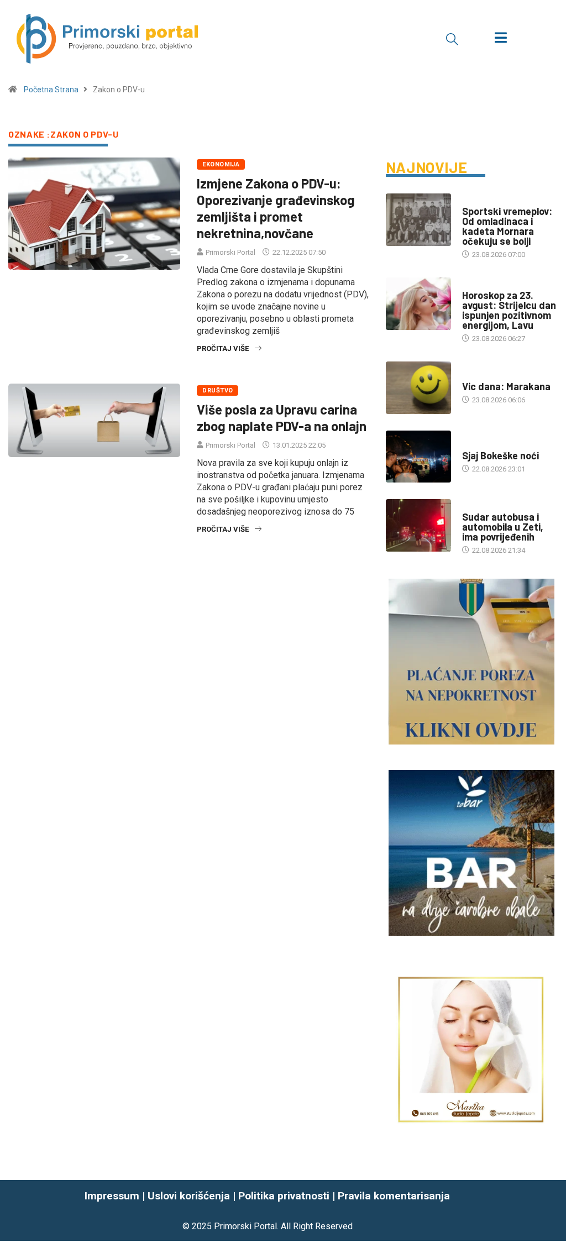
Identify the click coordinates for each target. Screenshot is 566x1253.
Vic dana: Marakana (506, 386)
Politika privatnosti (283, 1195)
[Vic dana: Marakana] (418, 387)
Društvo (217, 390)
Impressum (112, 1195)
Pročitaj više (223, 348)
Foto (470, 444)
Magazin (477, 284)
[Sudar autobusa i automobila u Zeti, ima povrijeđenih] (418, 525)
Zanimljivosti (487, 375)
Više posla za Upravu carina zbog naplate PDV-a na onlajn (281, 417)
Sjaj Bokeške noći (500, 455)
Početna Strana (51, 89)
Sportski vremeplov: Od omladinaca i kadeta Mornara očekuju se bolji (507, 226)
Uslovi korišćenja (189, 1195)
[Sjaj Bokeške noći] (418, 457)
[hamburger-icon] (500, 39)
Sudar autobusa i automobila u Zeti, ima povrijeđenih (502, 527)
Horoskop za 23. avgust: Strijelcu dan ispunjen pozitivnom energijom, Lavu (509, 310)
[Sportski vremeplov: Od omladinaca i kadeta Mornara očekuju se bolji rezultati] (418, 219)
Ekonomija (220, 164)
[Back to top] (551, 1210)
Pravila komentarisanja (394, 1195)
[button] (452, 39)
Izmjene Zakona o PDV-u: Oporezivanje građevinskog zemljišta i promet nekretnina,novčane (276, 208)
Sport (473, 200)
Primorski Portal (230, 252)
